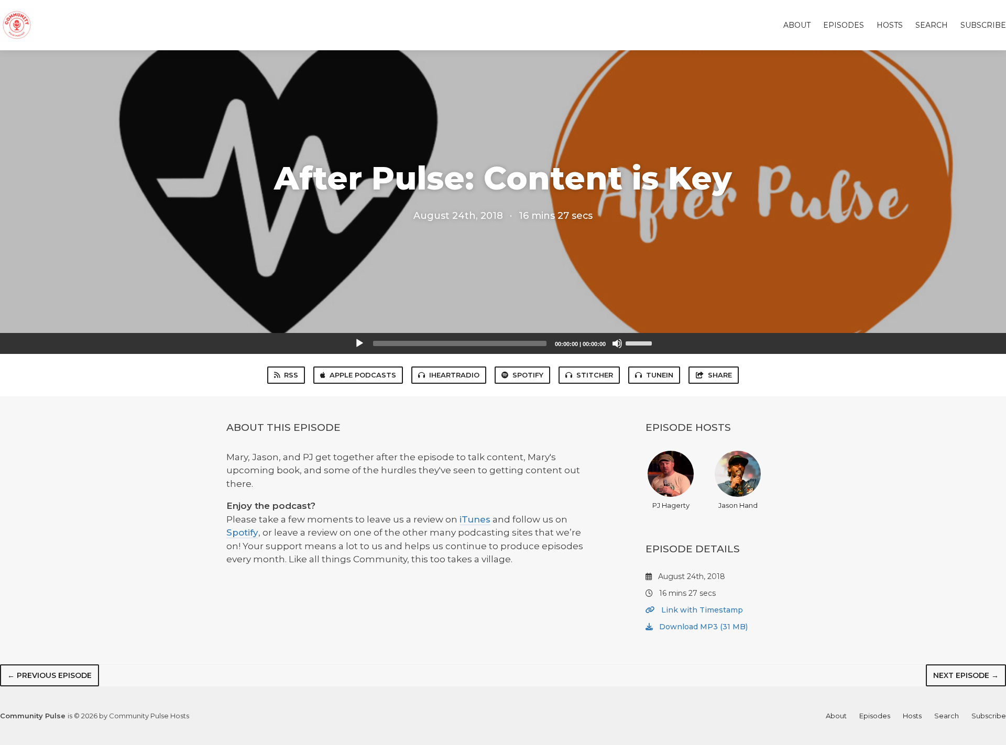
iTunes (475, 519)
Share (720, 375)
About (797, 25)
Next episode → (966, 675)
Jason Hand (738, 505)
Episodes (843, 25)
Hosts (890, 25)
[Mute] (617, 343)
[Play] (359, 343)
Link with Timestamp (701, 610)
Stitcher (594, 375)
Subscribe (983, 25)
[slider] (640, 342)
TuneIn (659, 375)
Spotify (527, 375)
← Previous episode (49, 675)
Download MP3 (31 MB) (702, 626)
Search (931, 25)
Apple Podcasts (363, 375)
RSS (291, 375)
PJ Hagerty (671, 505)
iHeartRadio (454, 375)
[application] (503, 343)
